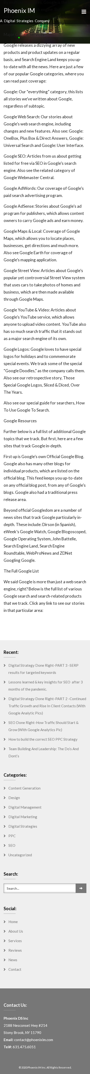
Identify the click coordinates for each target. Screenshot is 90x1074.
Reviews (15, 950)
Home (13, 921)
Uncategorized (20, 855)
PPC (12, 836)
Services (15, 941)
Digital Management (25, 807)
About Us (15, 931)
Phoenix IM (19, 10)
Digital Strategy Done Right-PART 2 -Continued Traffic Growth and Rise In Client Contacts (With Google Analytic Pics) (47, 706)
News (12, 960)
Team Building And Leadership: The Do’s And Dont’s (43, 752)
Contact (14, 969)
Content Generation (24, 788)
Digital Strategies (22, 826)
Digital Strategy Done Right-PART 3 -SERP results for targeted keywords (43, 669)
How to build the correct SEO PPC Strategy (43, 739)
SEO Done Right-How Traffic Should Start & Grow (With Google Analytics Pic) (43, 726)
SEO (11, 845)
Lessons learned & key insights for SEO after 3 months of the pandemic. (45, 685)
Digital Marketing (22, 817)
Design (14, 797)
